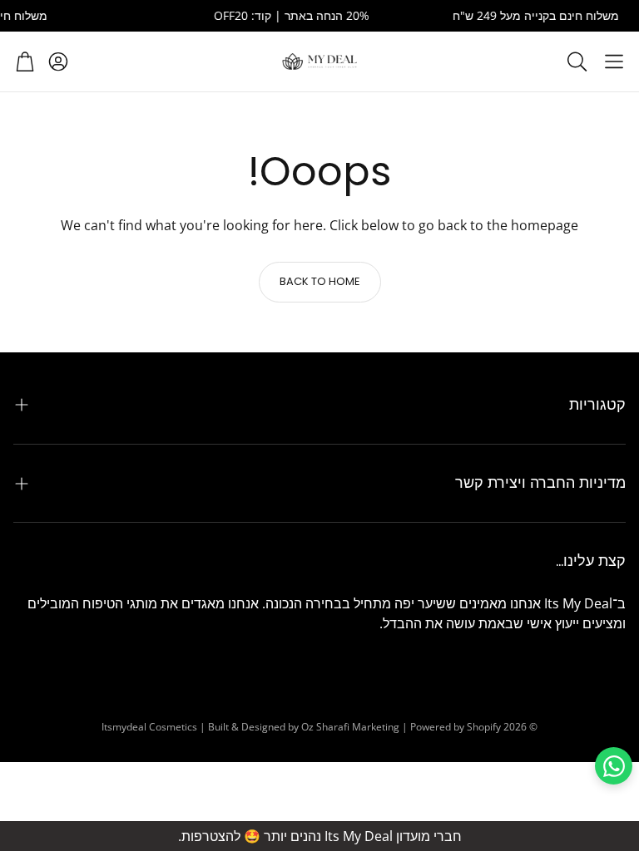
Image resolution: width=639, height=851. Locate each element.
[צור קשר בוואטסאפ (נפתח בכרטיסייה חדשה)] (613, 766)
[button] (614, 61)
